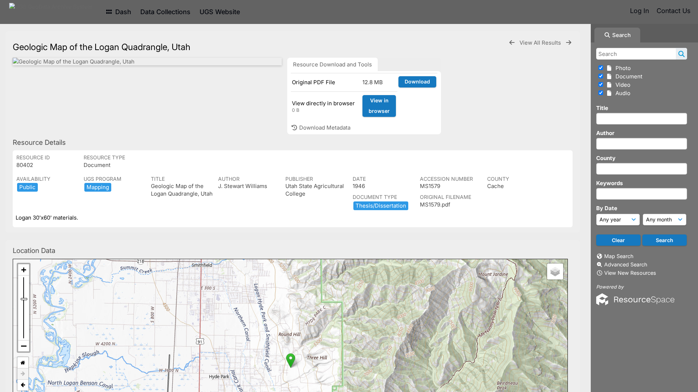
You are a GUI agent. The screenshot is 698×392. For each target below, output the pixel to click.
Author (605, 133)
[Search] (681, 54)
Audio (621, 93)
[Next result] (569, 43)
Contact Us (673, 11)
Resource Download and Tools (332, 64)
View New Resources (630, 273)
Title (602, 108)
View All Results (541, 42)
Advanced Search (625, 264)
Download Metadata (324, 127)
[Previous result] (512, 43)
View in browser (379, 105)
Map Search (618, 256)
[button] (290, 360)
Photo (622, 68)
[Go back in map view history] (22, 385)
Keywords (609, 183)
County (605, 158)
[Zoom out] (23, 345)
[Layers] (555, 271)
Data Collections (165, 12)
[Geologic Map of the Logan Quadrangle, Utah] (147, 61)
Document (627, 76)
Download (417, 81)
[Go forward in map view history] (22, 374)
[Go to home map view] (22, 362)
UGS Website (220, 12)
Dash (122, 12)
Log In (639, 11)
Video (621, 84)
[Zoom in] (23, 269)
